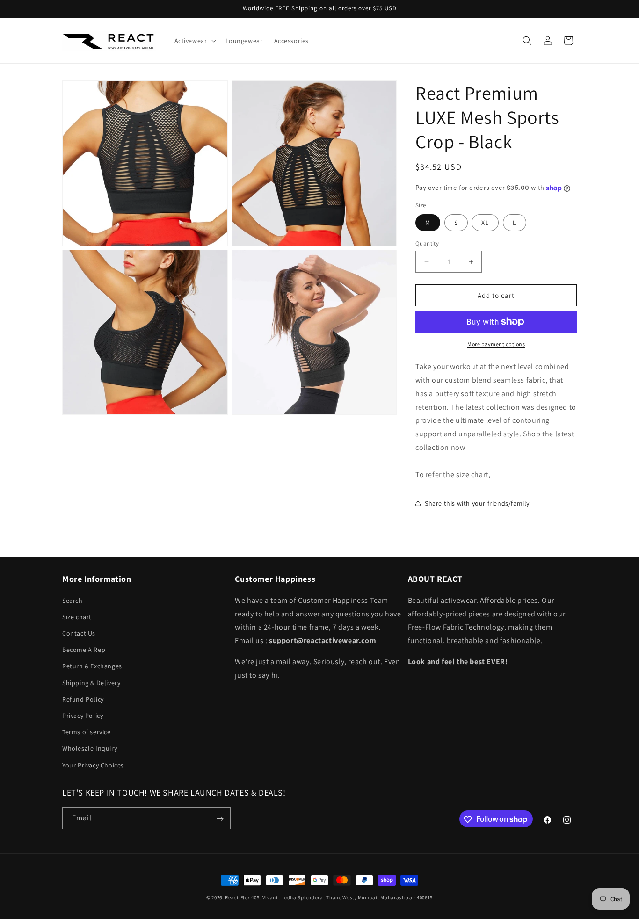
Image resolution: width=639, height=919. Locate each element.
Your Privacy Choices (93, 764)
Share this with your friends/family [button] (477, 503)
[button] (194, 41)
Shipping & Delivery (91, 682)
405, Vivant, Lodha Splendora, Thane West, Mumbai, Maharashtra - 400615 (342, 897)
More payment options (496, 343)
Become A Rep (83, 649)
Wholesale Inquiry (89, 748)
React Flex (237, 897)
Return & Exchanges (92, 666)
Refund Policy (83, 699)
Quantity (427, 243)
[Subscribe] (220, 819)
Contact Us (78, 633)
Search (72, 600)
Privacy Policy (82, 715)
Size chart (77, 616)
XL (485, 222)
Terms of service (86, 732)
